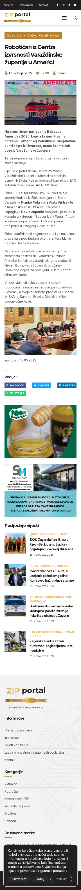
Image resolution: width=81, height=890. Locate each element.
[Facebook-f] (57, 5)
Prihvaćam (19, 879)
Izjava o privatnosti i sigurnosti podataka (37, 871)
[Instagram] (63, 5)
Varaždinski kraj (49, 35)
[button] (64, 17)
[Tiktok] (69, 5)
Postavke (61, 879)
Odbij (40, 879)
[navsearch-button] (74, 17)
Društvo (32, 35)
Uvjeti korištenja (54, 867)
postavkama (32, 867)
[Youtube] (75, 5)
